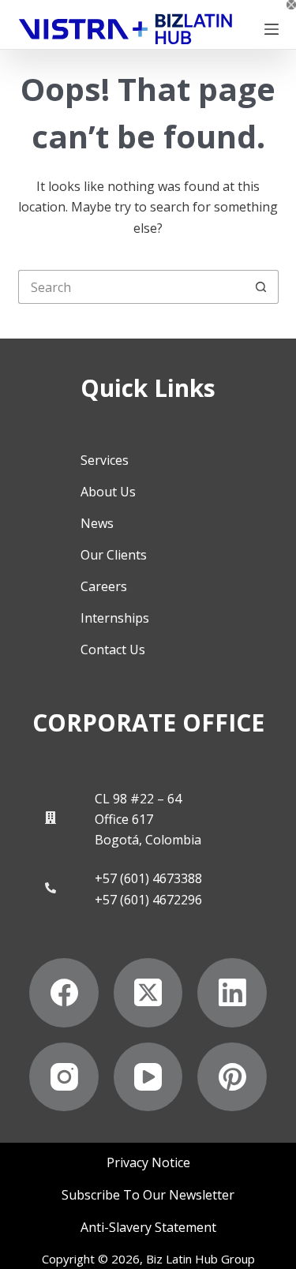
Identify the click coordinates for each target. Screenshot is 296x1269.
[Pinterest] (232, 1077)
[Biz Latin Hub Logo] (125, 29)
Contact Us (113, 649)
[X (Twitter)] (148, 993)
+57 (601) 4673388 (148, 878)
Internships (115, 618)
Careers (104, 586)
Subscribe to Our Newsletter (148, 1195)
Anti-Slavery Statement (148, 1227)
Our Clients (114, 554)
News (97, 523)
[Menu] (271, 29)
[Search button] (262, 287)
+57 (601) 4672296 (148, 899)
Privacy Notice (148, 1163)
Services (105, 460)
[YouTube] (148, 1077)
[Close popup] (291, 4)
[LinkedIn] (232, 993)
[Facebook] (64, 993)
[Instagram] (64, 1077)
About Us (108, 491)
